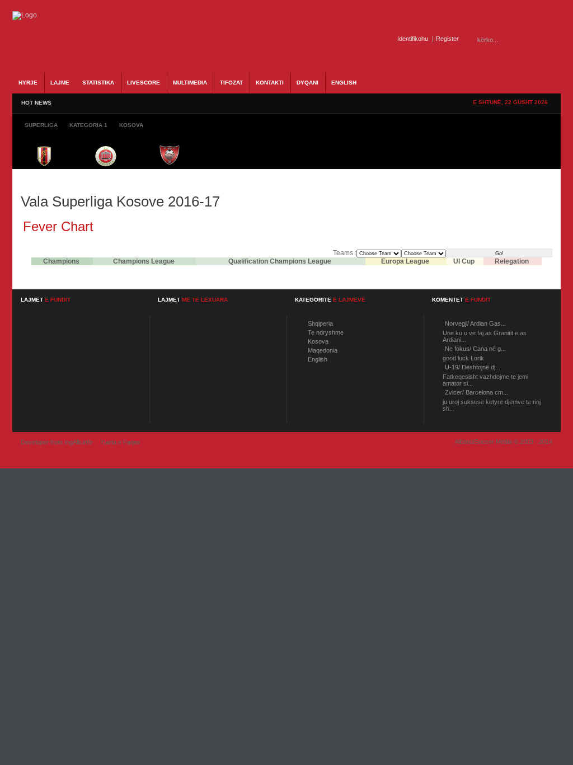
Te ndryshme (326, 332)
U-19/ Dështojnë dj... (472, 367)
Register (447, 38)
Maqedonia (322, 350)
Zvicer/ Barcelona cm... (476, 392)
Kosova (318, 341)
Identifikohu (412, 38)
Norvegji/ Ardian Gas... (475, 323)
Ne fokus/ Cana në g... (475, 348)
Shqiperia (320, 323)
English (317, 359)
